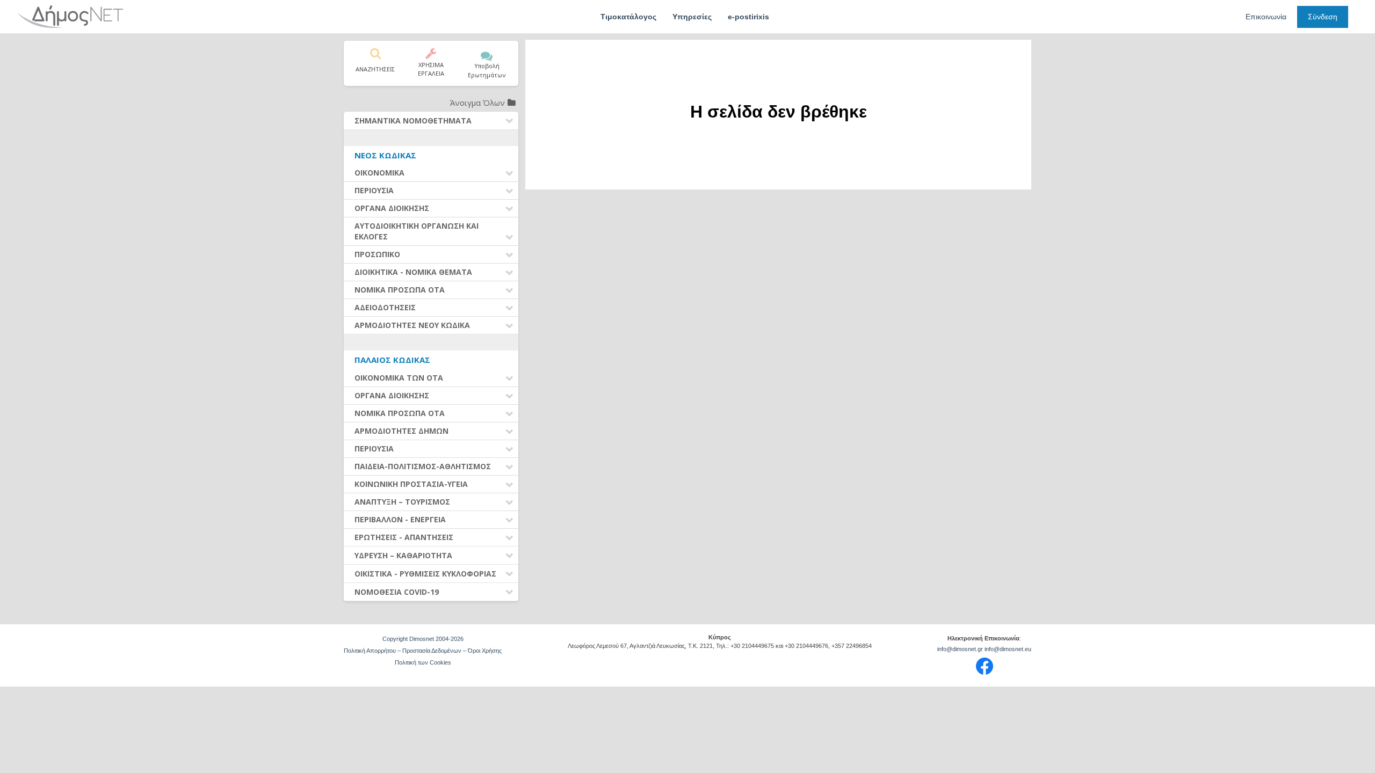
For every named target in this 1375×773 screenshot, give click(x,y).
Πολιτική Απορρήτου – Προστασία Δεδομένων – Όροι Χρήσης (423, 650)
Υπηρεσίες (692, 16)
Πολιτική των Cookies (423, 662)
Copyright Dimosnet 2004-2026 (423, 639)
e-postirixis (748, 16)
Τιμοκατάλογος (628, 16)
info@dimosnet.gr (960, 649)
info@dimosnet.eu (1008, 649)
